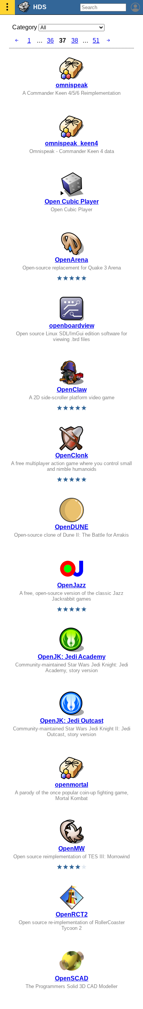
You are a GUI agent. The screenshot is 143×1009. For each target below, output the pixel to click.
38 (74, 40)
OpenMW (71, 848)
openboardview (71, 325)
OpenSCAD (71, 978)
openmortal (71, 784)
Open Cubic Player (72, 201)
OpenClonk (71, 455)
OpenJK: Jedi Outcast (71, 720)
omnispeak (72, 85)
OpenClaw (72, 389)
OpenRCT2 (72, 914)
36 (50, 40)
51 (96, 40)
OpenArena (71, 260)
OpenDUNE (71, 527)
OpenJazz (71, 585)
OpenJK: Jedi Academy (72, 657)
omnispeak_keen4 (71, 143)
